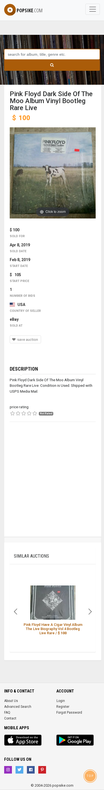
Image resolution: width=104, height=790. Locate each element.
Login (61, 701)
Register (62, 707)
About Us (11, 701)
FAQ (7, 712)
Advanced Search (17, 707)
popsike (29, 10)
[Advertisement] (52, 484)
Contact (10, 718)
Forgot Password (69, 712)
